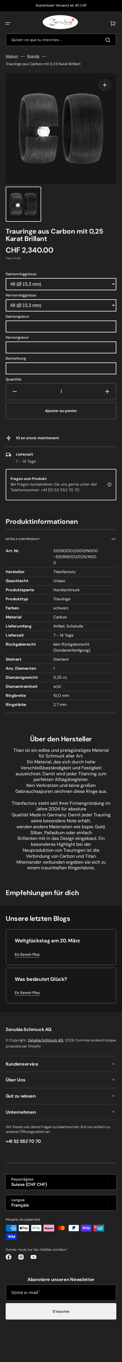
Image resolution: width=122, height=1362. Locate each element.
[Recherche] (109, 40)
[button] (8, 23)
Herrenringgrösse (21, 295)
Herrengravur (17, 337)
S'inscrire (61, 1311)
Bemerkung (16, 358)
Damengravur (17, 316)
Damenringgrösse (21, 274)
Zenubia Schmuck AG (45, 1040)
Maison (12, 56)
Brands (33, 56)
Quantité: (14, 379)
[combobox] (61, 39)
